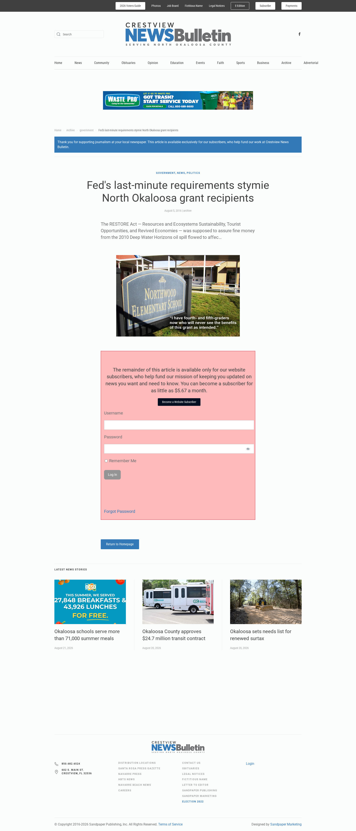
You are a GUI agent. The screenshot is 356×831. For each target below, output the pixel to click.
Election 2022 (193, 801)
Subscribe (265, 5)
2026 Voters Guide (130, 5)
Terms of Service (170, 824)
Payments (291, 5)
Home (58, 63)
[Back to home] (178, 34)
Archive (286, 63)
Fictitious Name (194, 5)
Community (101, 63)
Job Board (173, 5)
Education (177, 63)
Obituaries (128, 63)
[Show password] (248, 449)
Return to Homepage (120, 544)
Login (250, 764)
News (78, 63)
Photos (156, 5)
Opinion (153, 63)
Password (113, 436)
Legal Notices (217, 5)
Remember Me (122, 460)
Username (113, 413)
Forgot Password (119, 511)
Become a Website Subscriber (179, 402)
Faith (220, 63)
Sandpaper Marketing (286, 824)
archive (187, 210)
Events (200, 63)
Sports (240, 63)
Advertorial (311, 63)
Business (263, 63)
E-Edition (240, 5)
